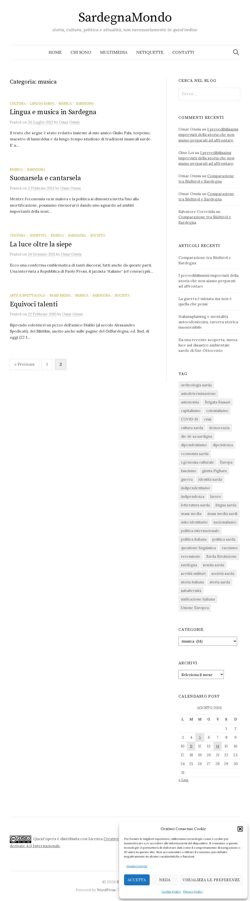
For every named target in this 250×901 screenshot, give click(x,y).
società (97, 235)
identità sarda (210, 479)
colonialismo (217, 410)
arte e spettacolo (27, 295)
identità (38, 235)
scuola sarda (213, 565)
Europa (226, 462)
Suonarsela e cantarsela (45, 178)
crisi (207, 419)
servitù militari (193, 573)
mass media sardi (222, 513)
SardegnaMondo (125, 17)
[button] (240, 828)
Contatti (183, 52)
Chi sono (81, 52)
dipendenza (223, 445)
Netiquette (150, 52)
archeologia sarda (196, 385)
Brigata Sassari (217, 402)
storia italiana (192, 582)
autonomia (190, 402)
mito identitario (194, 522)
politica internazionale (200, 530)
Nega (164, 880)
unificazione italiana (198, 599)
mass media (60, 295)
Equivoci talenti (34, 304)
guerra (187, 479)
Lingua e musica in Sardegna (53, 112)
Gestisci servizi (136, 866)
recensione (190, 556)
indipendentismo (195, 488)
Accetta (137, 880)
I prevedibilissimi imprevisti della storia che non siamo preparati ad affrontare (208, 134)
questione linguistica (198, 547)
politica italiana (194, 539)
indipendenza (192, 496)
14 (217, 746)
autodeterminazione (198, 393)
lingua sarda (42, 103)
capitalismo (190, 410)
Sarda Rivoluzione (221, 556)
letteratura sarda (195, 505)
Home (55, 52)
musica (65, 103)
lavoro (215, 496)
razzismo (230, 547)
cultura (17, 103)
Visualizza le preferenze (211, 880)
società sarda (222, 573)
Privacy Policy (193, 891)
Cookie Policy (171, 891)
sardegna (85, 103)
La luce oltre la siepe (41, 244)
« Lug (183, 779)
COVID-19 (189, 419)
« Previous (24, 364)
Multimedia (113, 52)
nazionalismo (224, 522)
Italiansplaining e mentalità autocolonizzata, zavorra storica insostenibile (208, 322)
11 (191, 746)
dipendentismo (194, 445)
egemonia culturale (197, 462)
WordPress (106, 890)
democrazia (219, 427)
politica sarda (223, 539)
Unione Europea (195, 607)
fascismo (188, 470)
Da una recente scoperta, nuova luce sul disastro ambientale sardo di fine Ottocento (207, 345)
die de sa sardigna (196, 436)
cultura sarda (192, 427)
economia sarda (194, 453)
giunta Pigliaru (214, 470)
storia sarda (220, 582)
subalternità (191, 590)
